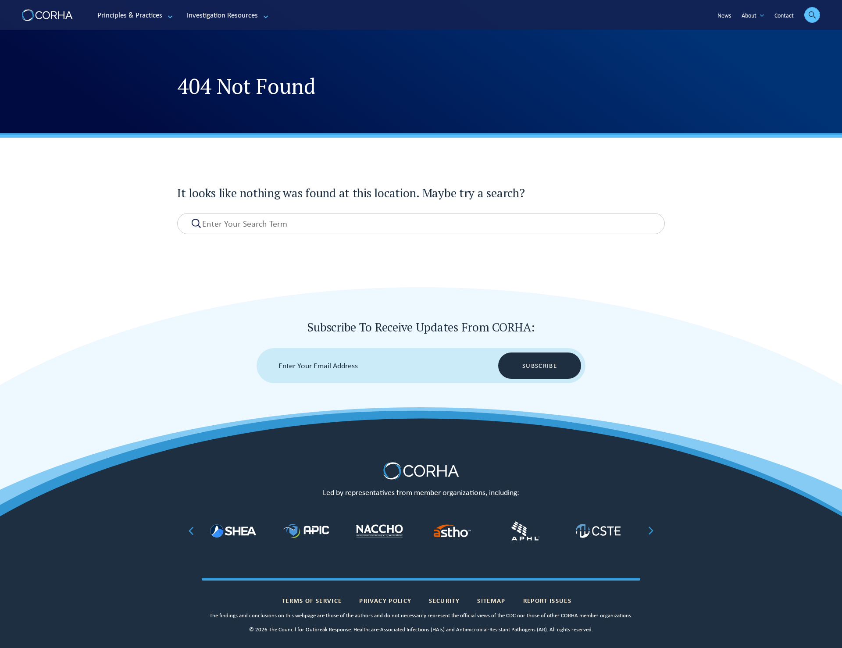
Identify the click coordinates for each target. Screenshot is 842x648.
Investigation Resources (222, 15)
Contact (784, 15)
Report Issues (547, 600)
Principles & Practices (129, 15)
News (724, 15)
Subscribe (539, 365)
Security (444, 600)
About (749, 15)
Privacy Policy (385, 600)
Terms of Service (312, 600)
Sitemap (491, 600)
